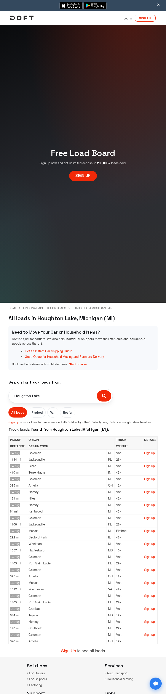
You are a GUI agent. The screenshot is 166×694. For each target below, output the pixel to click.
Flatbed (37, 412)
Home (12, 308)
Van (53, 412)
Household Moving (120, 678)
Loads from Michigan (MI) (92, 308)
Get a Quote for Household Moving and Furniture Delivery (64, 356)
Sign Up (68, 650)
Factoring (35, 685)
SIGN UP (145, 18)
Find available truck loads (44, 308)
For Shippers (38, 678)
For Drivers (37, 673)
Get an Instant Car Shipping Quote (48, 351)
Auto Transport (117, 673)
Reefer (67, 412)
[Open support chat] (156, 684)
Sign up (13, 422)
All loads (17, 412)
